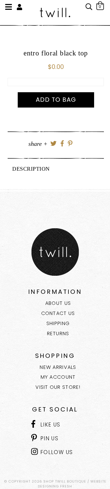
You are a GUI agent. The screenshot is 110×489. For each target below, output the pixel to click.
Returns (58, 333)
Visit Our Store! (57, 387)
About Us (58, 303)
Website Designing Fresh (72, 484)
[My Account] (19, 7)
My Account (58, 377)
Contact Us (58, 313)
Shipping (58, 323)
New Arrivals (58, 367)
